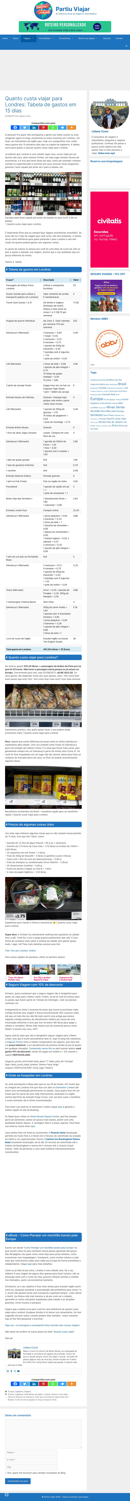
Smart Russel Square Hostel (44, 1116)
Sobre (15, 38)
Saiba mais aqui (106, 153)
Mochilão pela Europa (112, 411)
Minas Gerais (116, 407)
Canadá (102, 388)
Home (5, 38)
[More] (71, 127)
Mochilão (95, 411)
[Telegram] (62, 127)
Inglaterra (19, 1391)
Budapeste (94, 388)
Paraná (117, 415)
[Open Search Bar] (126, 46)
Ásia (96, 429)
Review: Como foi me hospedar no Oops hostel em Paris (32, 1400)
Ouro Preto (108, 415)
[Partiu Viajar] (42, 10)
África (115, 425)
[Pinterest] (43, 127)
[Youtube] (18, 1371)
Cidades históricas (96, 391)
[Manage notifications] (7, 1494)
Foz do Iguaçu (109, 399)
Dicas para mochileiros (118, 391)
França (118, 399)
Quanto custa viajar (64, 1331)
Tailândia (98, 426)
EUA (117, 395)
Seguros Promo (15, 1042)
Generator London (65, 1087)
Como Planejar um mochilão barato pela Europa (49, 1247)
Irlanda (114, 403)
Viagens (27, 38)
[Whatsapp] (52, 127)
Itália (120, 403)
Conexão (106, 391)
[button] (40, 280)
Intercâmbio (105, 403)
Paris (122, 415)
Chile (126, 388)
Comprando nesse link (40, 1048)
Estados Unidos (96, 395)
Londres (46, 1394)
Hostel (125, 399)
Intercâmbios (45, 38)
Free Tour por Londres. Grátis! (20, 950)
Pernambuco (94, 419)
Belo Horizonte (112, 384)
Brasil (122, 384)
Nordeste (96, 415)
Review (103, 422)
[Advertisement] (65, 69)
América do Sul (114, 379)
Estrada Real (108, 394)
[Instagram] (8, 1371)
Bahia (102, 384)
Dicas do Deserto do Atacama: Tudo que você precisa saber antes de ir (38, 1397)
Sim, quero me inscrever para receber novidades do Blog (36, 1473)
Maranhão (102, 408)
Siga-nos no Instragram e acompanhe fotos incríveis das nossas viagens (42, 1325)
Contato (119, 38)
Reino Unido (94, 422)
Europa (11, 1391)
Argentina (94, 384)
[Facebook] (15, 127)
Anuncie (107, 38)
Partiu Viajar (73, 8)
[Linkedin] (34, 127)
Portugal (102, 419)
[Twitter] (24, 127)
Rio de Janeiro (115, 422)
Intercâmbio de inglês (33, 1394)
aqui (60, 1107)
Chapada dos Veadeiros (115, 388)
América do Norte (97, 380)
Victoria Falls (106, 426)
